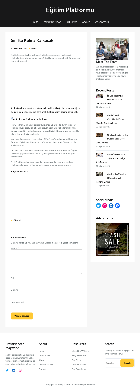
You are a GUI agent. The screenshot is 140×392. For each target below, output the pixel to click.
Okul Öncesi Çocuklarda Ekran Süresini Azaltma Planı (110, 119)
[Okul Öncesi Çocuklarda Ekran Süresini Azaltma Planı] (100, 115)
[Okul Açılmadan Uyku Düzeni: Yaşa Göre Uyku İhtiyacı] (100, 135)
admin (34, 48)
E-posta (14, 289)
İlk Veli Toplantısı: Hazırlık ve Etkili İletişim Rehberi (109, 99)
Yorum (14, 248)
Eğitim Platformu (70, 9)
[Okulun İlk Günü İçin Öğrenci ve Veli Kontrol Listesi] (100, 174)
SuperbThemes (88, 384)
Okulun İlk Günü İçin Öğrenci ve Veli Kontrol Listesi (111, 178)
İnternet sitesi (17, 302)
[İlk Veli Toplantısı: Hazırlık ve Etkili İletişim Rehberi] (100, 96)
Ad (12, 277)
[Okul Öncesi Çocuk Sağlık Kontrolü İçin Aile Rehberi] (100, 155)
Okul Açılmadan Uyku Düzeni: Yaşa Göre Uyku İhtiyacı (112, 138)
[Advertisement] (46, 83)
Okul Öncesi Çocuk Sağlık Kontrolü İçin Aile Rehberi (111, 158)
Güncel (17, 220)
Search (127, 363)
